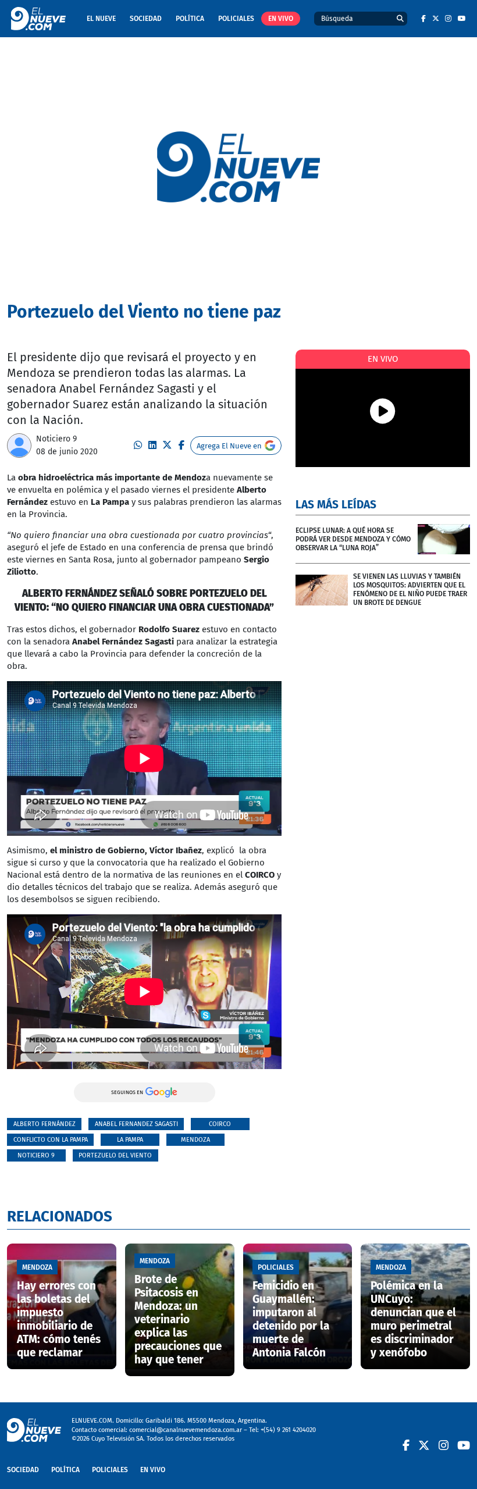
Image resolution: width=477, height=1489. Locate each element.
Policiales (236, 19)
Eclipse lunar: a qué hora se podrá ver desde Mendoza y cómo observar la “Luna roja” (353, 539)
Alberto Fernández (44, 1124)
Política (190, 19)
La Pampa (130, 1140)
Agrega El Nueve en (229, 445)
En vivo (280, 19)
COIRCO (220, 1124)
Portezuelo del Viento (115, 1155)
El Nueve (101, 19)
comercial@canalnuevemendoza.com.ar (185, 1430)
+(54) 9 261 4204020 (288, 1430)
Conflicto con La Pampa (50, 1140)
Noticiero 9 (56, 439)
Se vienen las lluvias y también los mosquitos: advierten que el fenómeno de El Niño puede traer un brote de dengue (410, 589)
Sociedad (146, 19)
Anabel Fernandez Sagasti (136, 1124)
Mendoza (195, 1140)
